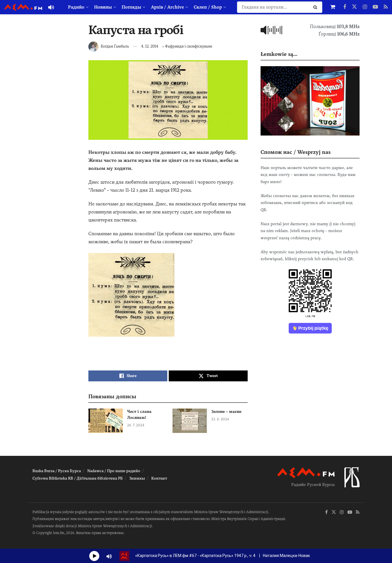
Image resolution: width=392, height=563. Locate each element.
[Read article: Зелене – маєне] (189, 421)
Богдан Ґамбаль (115, 46)
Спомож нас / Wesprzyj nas (296, 152)
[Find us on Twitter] (354, 7)
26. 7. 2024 (135, 425)
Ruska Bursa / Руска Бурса (56, 471)
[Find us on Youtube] (375, 7)
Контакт (159, 478)
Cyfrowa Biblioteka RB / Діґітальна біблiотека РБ (77, 478)
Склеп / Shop (208, 7)
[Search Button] (316, 7)
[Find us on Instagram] (365, 7)
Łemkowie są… (279, 54)
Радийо (76, 7)
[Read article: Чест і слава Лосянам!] (105, 421)
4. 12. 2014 (149, 46)
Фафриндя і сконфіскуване (188, 46)
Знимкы (137, 478)
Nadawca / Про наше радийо (113, 471)
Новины (103, 7)
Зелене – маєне (226, 411)
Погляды (131, 7)
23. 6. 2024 (220, 419)
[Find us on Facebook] (344, 7)
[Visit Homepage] (23, 7)
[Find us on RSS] (386, 7)
